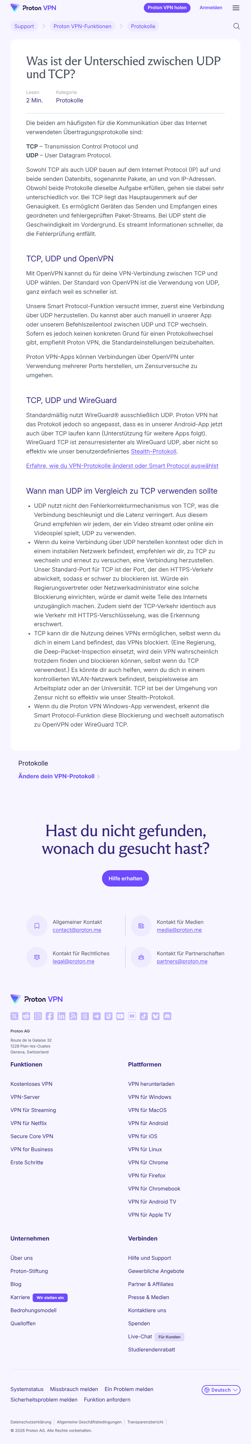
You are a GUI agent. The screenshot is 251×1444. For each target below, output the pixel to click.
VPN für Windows (149, 1097)
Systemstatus (26, 1389)
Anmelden (211, 7)
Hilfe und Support (149, 1258)
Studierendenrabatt (151, 1349)
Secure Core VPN (31, 1136)
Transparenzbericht (145, 1421)
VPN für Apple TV (149, 1214)
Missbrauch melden (74, 1389)
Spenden (139, 1323)
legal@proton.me (73, 961)
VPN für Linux (145, 1149)
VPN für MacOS (147, 1110)
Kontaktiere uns (147, 1310)
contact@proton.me (77, 929)
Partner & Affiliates (151, 1284)
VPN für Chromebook (154, 1188)
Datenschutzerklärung (30, 1421)
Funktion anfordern (107, 1399)
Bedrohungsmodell (33, 1310)
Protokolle (143, 26)
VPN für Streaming (33, 1110)
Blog (15, 1284)
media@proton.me (179, 929)
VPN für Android (148, 1123)
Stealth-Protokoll (153, 451)
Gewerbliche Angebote (156, 1271)
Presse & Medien (148, 1297)
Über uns (21, 1258)
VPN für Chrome (148, 1162)
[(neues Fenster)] (14, 1016)
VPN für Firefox (146, 1175)
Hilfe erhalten (125, 878)
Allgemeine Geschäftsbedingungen (89, 1421)
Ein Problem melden (129, 1389)
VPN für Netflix (28, 1123)
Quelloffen (23, 1323)
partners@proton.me (182, 961)
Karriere (20, 1297)
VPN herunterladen (151, 1084)
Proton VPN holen (167, 7)
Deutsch (221, 1390)
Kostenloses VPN (31, 1084)
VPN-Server (25, 1097)
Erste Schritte (26, 1162)
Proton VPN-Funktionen (82, 26)
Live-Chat (140, 1336)
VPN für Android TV (152, 1201)
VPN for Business (31, 1149)
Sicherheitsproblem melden (43, 1399)
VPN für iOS (142, 1136)
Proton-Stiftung (29, 1271)
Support (24, 26)
